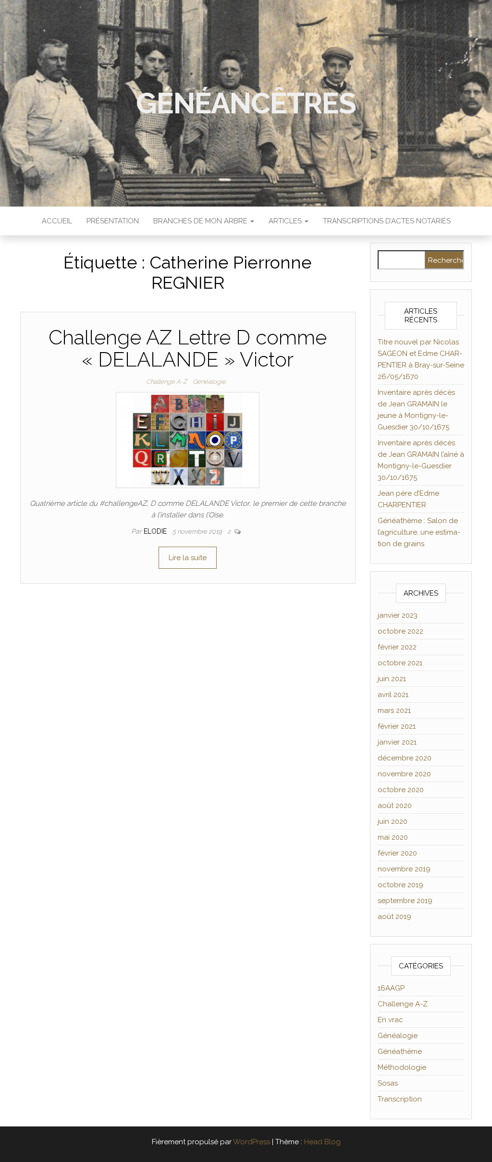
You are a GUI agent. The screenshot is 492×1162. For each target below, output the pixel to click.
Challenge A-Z (166, 381)
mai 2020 (393, 837)
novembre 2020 (404, 774)
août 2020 (395, 805)
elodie (156, 531)
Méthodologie (402, 1067)
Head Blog (322, 1142)
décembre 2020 (404, 758)
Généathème (400, 1051)
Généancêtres (246, 103)
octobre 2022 (400, 631)
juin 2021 (392, 678)
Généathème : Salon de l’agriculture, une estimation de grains (419, 532)
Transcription (400, 1099)
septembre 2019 (405, 900)
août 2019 (394, 916)
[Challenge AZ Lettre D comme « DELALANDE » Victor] (187, 439)
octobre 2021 (400, 663)
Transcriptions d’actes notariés (387, 221)
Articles (286, 221)
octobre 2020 (401, 789)
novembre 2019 (404, 869)
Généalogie (209, 381)
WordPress (251, 1142)
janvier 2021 (397, 742)
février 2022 (397, 647)
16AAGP (391, 988)
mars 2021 (394, 710)
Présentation (112, 221)
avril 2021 (393, 694)
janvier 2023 (398, 615)
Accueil (57, 221)
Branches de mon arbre (201, 221)
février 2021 (397, 726)
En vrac (390, 1019)
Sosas (388, 1083)
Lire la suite (188, 557)
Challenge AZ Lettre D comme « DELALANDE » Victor (188, 348)
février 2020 (397, 853)
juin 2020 (392, 821)
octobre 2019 (400, 885)
